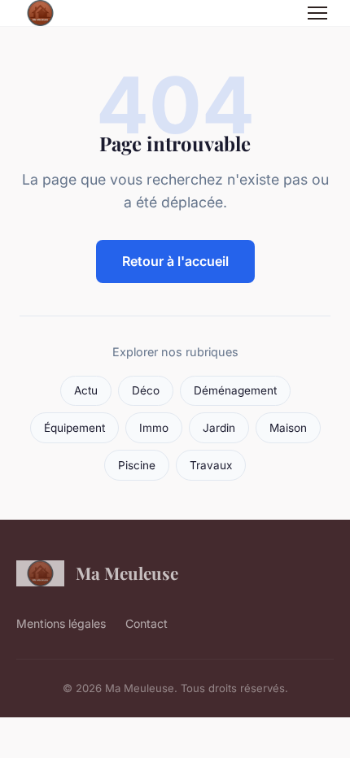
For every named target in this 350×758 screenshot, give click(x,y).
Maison (288, 427)
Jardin (219, 427)
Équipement (74, 427)
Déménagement (235, 390)
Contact (146, 623)
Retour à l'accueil (175, 261)
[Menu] (317, 13)
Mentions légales (61, 623)
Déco (146, 390)
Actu (86, 390)
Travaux (211, 465)
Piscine (136, 465)
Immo (153, 427)
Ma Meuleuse (127, 572)
